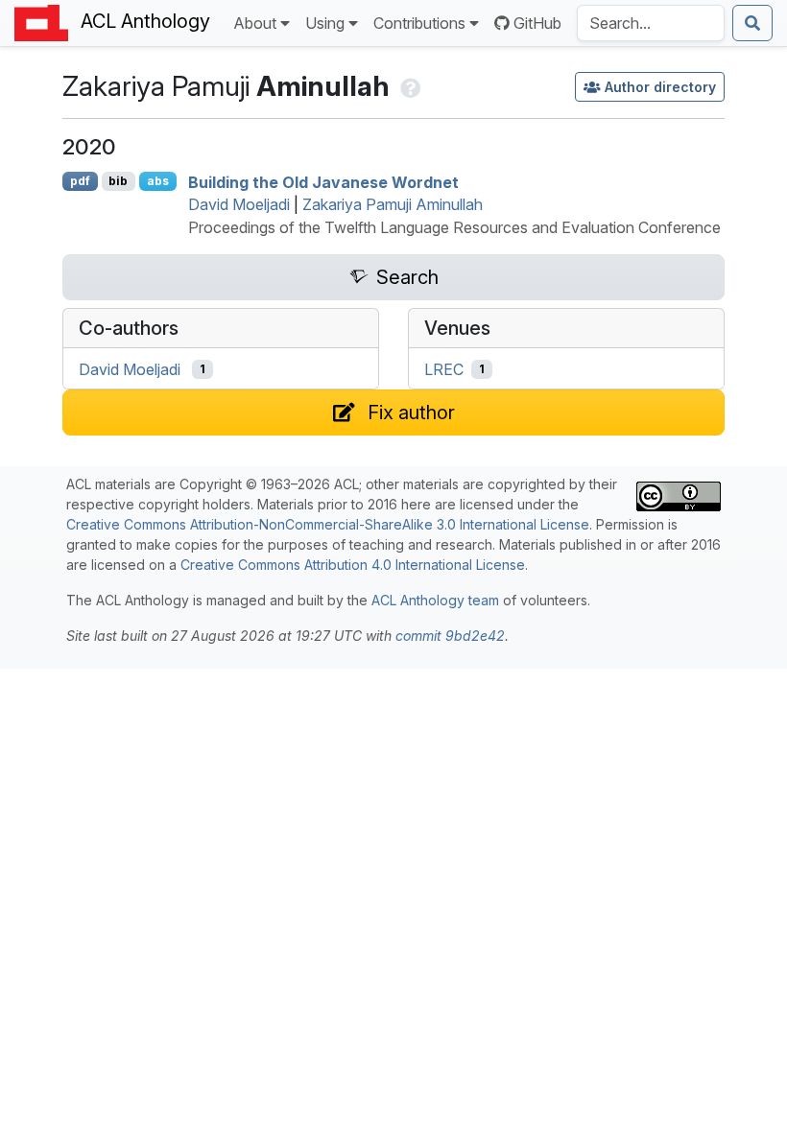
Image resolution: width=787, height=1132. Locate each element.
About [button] (254, 23)
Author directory (660, 87)
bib (118, 181)
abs (158, 181)
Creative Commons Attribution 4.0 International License (352, 564)
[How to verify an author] (408, 86)
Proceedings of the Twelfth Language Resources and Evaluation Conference (454, 227)
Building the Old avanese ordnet (323, 181)
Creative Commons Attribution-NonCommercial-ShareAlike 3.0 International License (327, 524)
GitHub (537, 23)
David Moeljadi (239, 204)
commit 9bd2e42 (450, 635)
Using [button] (325, 23)
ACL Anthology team (435, 600)
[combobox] (651, 23)
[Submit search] (752, 23)
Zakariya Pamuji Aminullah (392, 204)
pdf (80, 181)
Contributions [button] (419, 23)
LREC (444, 369)
